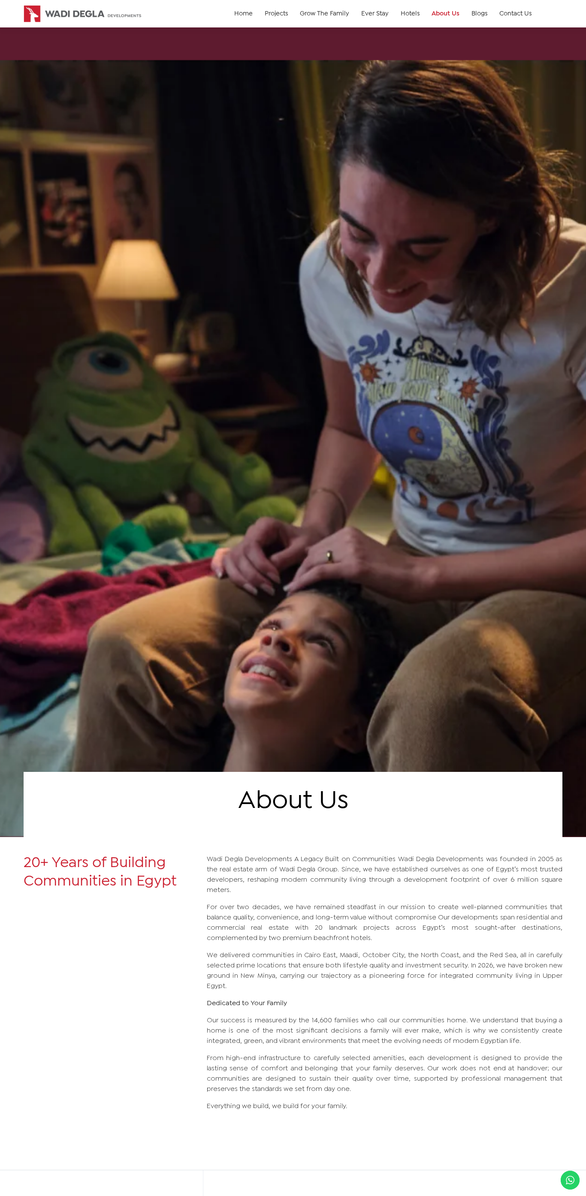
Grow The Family (324, 13)
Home (243, 13)
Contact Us (515, 13)
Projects (276, 13)
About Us (445, 13)
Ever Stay (375, 13)
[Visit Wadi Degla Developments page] (83, 13)
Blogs (479, 13)
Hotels (410, 13)
